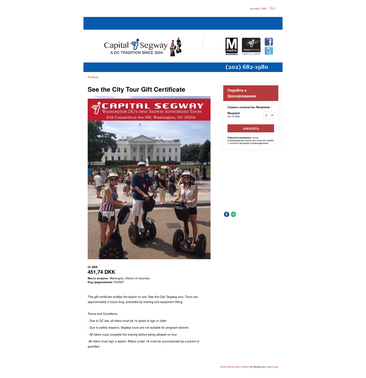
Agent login (272, 366)
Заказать (251, 128)
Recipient (233, 114)
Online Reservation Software (235, 366)
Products (93, 77)
